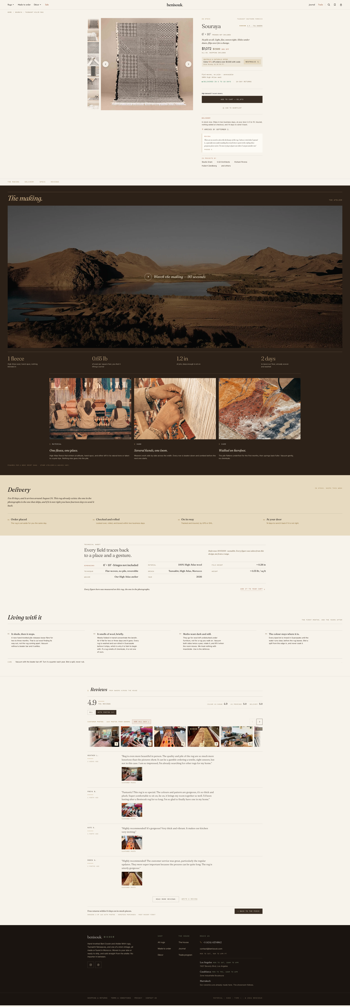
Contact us (151, 998)
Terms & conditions (121, 998)
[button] (328, 4)
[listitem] (93, 24)
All (91, 712)
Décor (160, 955)
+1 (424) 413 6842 (212, 942)
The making (13, 182)
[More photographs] (259, 722)
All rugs (161, 942)
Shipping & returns (97, 998)
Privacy (138, 998)
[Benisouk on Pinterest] (98, 965)
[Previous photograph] (106, 64)
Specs (43, 182)
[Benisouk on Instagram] (91, 965)
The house (184, 942)
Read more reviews (166, 899)
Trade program (185, 955)
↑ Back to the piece (248, 911)
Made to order (164, 948)
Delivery (29, 182)
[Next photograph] (188, 64)
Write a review (190, 899)
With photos (106, 712)
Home (10, 12)
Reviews (55, 182)
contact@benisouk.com (211, 949)
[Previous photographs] (252, 722)
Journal (182, 948)
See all (141, 722)
